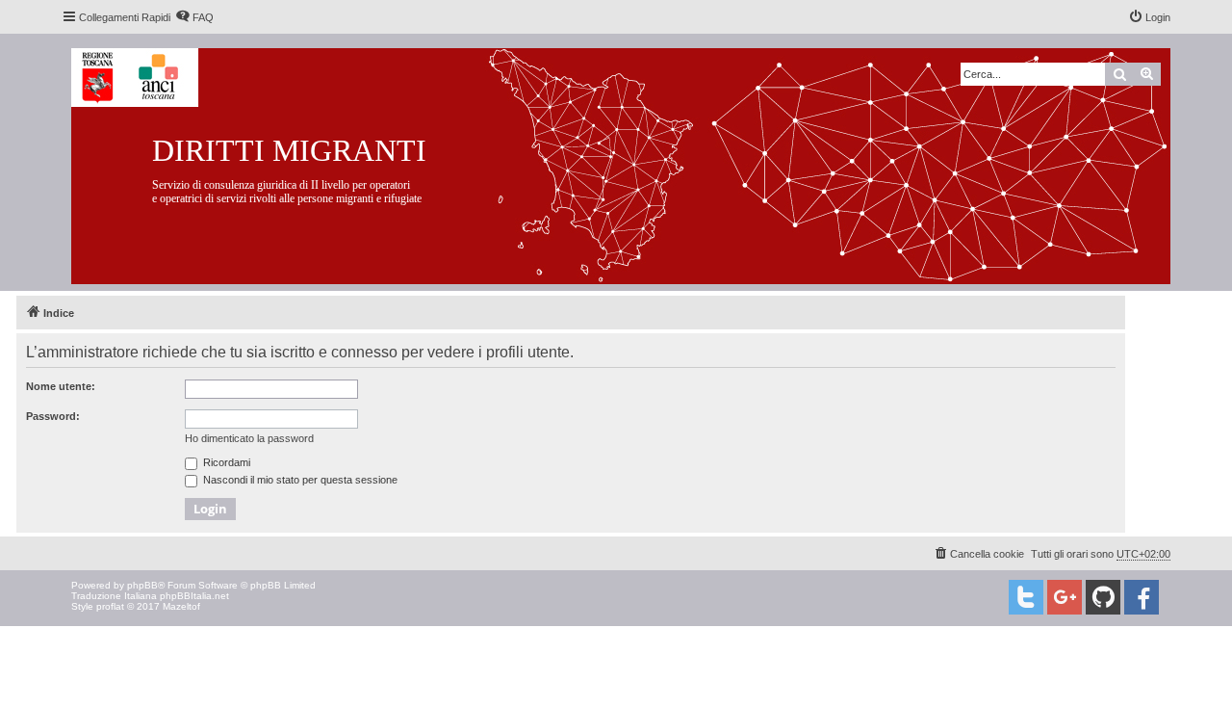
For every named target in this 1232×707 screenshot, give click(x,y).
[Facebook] (1141, 597)
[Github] (1103, 597)
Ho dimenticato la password (249, 438)
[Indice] (636, 162)
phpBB (142, 585)
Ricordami (225, 462)
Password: (53, 416)
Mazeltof (181, 606)
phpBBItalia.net (194, 595)
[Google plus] (1064, 597)
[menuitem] (194, 17)
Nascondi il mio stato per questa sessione (299, 479)
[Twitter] (1026, 597)
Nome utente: (60, 386)
